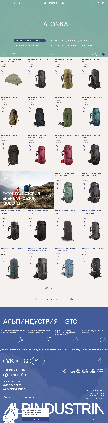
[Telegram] (14, 375)
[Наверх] (101, 361)
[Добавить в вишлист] (2, 70)
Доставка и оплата (93, 399)
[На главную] (54, 3)
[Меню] (6, 3)
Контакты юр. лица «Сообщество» (68, 419)
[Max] (6, 375)
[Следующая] (71, 299)
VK (10, 361)
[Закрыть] (46, 410)
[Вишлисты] (98, 3)
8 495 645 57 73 (12, 385)
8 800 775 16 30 (12, 381)
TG (24, 361)
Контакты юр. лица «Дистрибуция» (96, 419)
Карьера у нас (96, 396)
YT (38, 361)
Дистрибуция (95, 393)
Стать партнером (94, 391)
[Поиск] (14, 3)
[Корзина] (103, 3)
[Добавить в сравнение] (2, 74)
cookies (39, 410)
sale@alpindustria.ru (14, 389)
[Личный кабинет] (94, 3)
